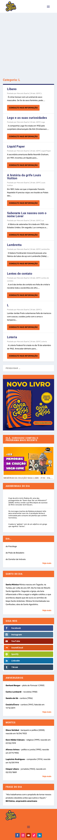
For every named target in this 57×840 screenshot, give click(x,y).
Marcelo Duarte (23, 93)
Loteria (12, 337)
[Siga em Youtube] (28, 835)
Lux (42, 220)
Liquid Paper (16, 146)
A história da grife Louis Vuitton (24, 176)
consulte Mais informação (23, 108)
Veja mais (46, 563)
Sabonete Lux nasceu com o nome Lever (26, 214)
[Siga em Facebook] (17, 835)
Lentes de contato (19, 273)
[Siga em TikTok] (34, 835)
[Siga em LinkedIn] (39, 835)
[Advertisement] (28, 42)
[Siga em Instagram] (23, 835)
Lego (43, 122)
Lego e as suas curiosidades (27, 117)
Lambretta (14, 245)
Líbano (12, 89)
